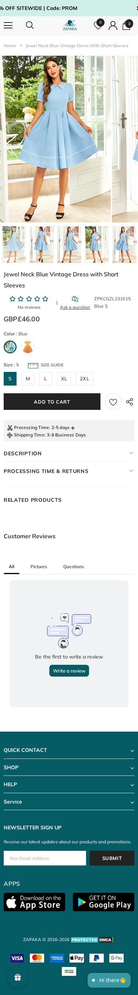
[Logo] (69, 25)
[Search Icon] (37, 25)
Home (10, 45)
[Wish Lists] (113, 401)
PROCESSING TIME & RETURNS (46, 471)
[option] (55, 139)
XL (64, 378)
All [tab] (11, 566)
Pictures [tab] (39, 566)
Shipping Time (29, 435)
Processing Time (31, 427)
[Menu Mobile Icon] (8, 25)
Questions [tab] (73, 566)
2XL (84, 378)
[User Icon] (113, 25)
